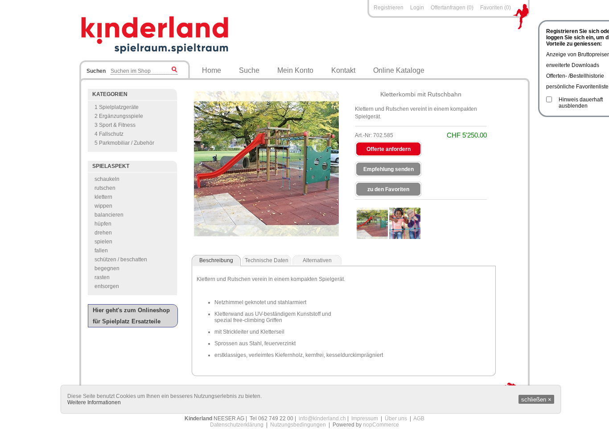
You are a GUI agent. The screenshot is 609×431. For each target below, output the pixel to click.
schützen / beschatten (121, 259)
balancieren (109, 215)
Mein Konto (295, 70)
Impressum (364, 418)
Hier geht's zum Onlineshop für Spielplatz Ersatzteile (131, 316)
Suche (249, 70)
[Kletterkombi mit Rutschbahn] (372, 223)
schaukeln (107, 179)
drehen (103, 233)
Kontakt (343, 70)
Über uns (396, 418)
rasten (102, 277)
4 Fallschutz (109, 134)
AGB (418, 418)
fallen (101, 250)
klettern (103, 197)
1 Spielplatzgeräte (117, 107)
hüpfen (103, 224)
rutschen (105, 188)
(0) (470, 7)
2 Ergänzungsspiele (119, 116)
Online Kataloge (398, 70)
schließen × (536, 399)
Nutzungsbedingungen (298, 425)
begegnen (107, 268)
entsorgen (107, 286)
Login (417, 7)
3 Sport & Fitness (115, 125)
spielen (103, 242)
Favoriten (491, 7)
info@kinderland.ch (322, 418)
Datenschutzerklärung (236, 425)
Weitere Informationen (94, 402)
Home (211, 70)
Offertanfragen (449, 7)
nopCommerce (381, 425)
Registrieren (388, 7)
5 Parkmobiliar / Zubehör (124, 143)
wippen (103, 206)
